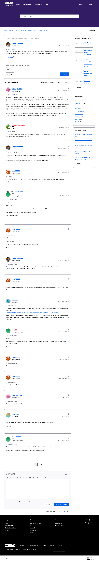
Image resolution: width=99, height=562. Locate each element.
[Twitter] (85, 523)
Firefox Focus (34, 530)
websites (27, 65)
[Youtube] (92, 523)
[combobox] (49, 16)
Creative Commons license (59, 551)
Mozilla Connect (9, 4)
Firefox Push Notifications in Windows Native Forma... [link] (34, 30)
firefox (12, 65)
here (64, 341)
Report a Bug (59, 525)
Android (32, 528)
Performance (31, 62)
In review (77, 108)
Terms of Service (34, 545)
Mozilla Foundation (10, 528)
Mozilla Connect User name (88, 73)
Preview (67, 474)
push (23, 65)
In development (20, 191)
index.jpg (10, 57)
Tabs (38, 62)
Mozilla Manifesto (10, 525)
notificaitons (18, 65)
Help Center (58, 523)
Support (81, 4)
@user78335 (9, 266)
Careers (7, 530)
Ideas (18, 4)
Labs (47, 4)
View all (79, 87)
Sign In (90, 4)
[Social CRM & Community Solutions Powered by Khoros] (90, 558)
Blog (31, 533)
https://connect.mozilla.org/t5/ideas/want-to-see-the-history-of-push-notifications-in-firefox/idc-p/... (32, 312)
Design (17, 62)
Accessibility (10, 62)
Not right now (78, 116)
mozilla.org (22, 545)
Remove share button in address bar (88, 52)
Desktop (23, 62)
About (6, 523)
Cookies (52, 545)
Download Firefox (35, 523)
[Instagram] (88, 523)
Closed (77, 121)
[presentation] (7, 477)
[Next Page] (41, 464)
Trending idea (78, 103)
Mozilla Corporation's (12, 549)
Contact (60, 545)
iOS (31, 525)
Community (38, 4)
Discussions (27, 4)
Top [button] (7, 558)
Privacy (44, 545)
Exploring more (79, 111)
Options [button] (91, 30)
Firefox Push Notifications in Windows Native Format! (22, 38)
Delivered (13, 49)
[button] (8, 74)
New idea (77, 100)
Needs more (78, 106)
